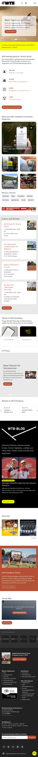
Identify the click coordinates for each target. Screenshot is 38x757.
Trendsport (20, 196)
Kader (13, 196)
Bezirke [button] (30, 200)
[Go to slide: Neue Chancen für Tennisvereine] (10, 395)
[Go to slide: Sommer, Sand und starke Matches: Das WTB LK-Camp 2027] (12, 39)
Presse (23, 200)
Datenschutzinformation (28, 676)
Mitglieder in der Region (16, 73)
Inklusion (30, 196)
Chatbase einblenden (34, 753)
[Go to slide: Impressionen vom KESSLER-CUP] (22, 39)
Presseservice (26, 682)
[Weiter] (36, 24)
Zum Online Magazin (19, 659)
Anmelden (32, 737)
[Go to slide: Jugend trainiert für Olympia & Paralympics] (31, 395)
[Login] (26, 3)
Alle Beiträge (7, 623)
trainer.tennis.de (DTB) (9, 678)
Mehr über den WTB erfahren (12, 107)
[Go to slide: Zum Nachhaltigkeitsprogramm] (25, 395)
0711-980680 (7, 713)
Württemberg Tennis (27, 686)
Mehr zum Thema (8, 501)
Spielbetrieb (15, 200)
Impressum (25, 673)
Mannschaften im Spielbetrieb (18, 81)
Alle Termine (7, 308)
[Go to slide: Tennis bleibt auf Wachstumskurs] (19, 39)
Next (37, 336)
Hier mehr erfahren (9, 587)
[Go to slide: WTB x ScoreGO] (25, 39)
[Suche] (22, 3)
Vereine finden (26, 699)
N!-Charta (6, 200)
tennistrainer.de (7, 684)
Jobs (23, 684)
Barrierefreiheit (26, 674)
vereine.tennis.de (8, 680)
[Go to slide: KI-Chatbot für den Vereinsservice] (13, 395)
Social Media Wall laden (19, 612)
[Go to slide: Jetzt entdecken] (19, 395)
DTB (4, 673)
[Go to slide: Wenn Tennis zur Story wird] (15, 39)
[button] (3, 753)
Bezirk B (25, 408)
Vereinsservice (26, 339)
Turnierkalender (9, 339)
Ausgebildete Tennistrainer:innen (19, 90)
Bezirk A (7, 408)
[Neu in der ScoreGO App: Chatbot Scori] (19, 138)
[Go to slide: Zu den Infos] (22, 395)
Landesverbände (7, 674)
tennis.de (5, 676)
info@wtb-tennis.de (7, 715)
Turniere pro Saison (15, 99)
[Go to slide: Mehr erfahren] (7, 395)
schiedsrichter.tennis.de (10, 682)
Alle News (6, 196)
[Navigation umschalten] (34, 3)
